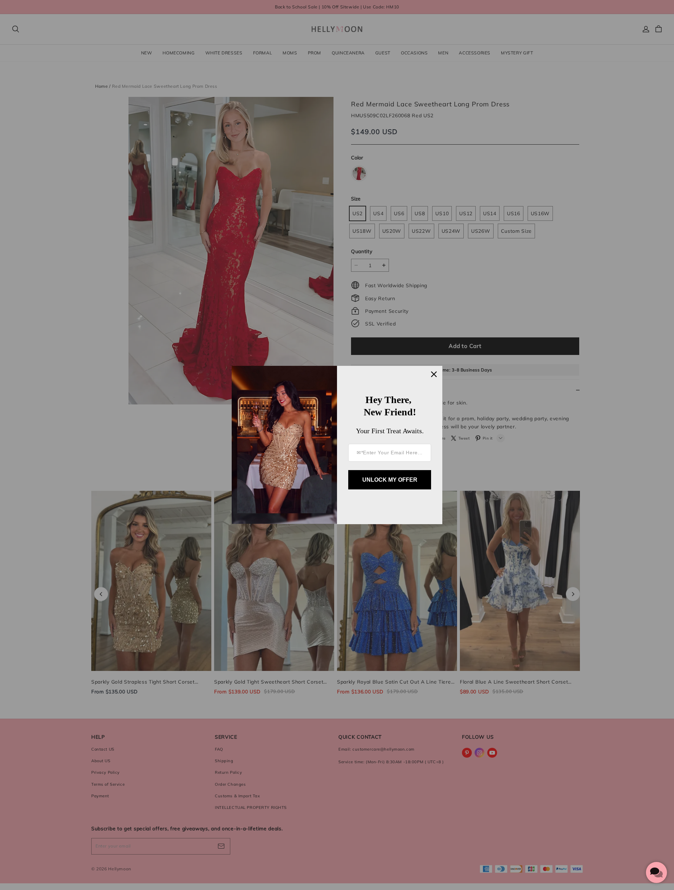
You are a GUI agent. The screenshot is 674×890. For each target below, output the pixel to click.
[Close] (433, 374)
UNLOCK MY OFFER (389, 480)
